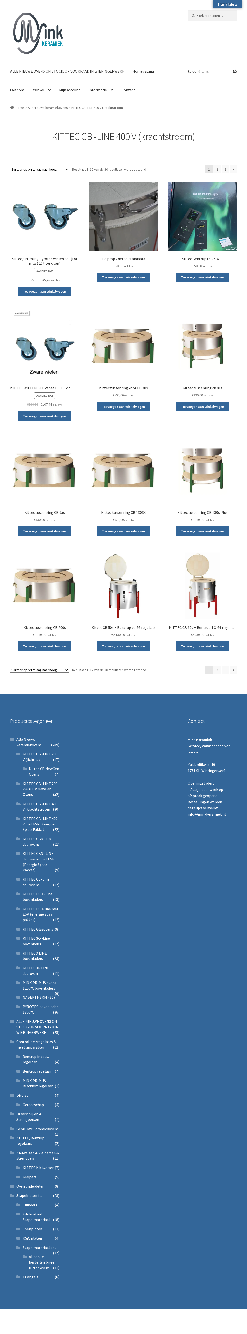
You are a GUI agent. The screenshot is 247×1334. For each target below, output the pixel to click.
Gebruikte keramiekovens (37, 1128)
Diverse (22, 1095)
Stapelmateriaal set (39, 1247)
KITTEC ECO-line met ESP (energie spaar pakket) (41, 914)
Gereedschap (33, 1104)
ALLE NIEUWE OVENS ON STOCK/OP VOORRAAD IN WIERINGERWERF (67, 71)
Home (20, 108)
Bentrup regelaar (37, 1071)
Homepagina (143, 71)
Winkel (38, 89)
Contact (128, 89)
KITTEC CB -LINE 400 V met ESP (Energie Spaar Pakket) (40, 824)
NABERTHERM (35, 997)
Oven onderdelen (30, 1186)
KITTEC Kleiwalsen (38, 1167)
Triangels (30, 1277)
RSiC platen (32, 1238)
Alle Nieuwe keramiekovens (48, 108)
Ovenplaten (32, 1229)
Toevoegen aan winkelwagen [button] (44, 291)
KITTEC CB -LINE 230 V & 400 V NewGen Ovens (40, 789)
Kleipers (29, 1177)
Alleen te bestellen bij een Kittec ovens (42, 1262)
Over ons (17, 89)
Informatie (98, 89)
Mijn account (69, 89)
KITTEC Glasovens (38, 929)
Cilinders (30, 1204)
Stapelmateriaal (30, 1195)
